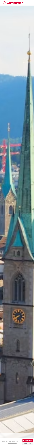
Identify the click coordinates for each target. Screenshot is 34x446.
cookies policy (12, 443)
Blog (4, 435)
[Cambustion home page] (13, 2)
